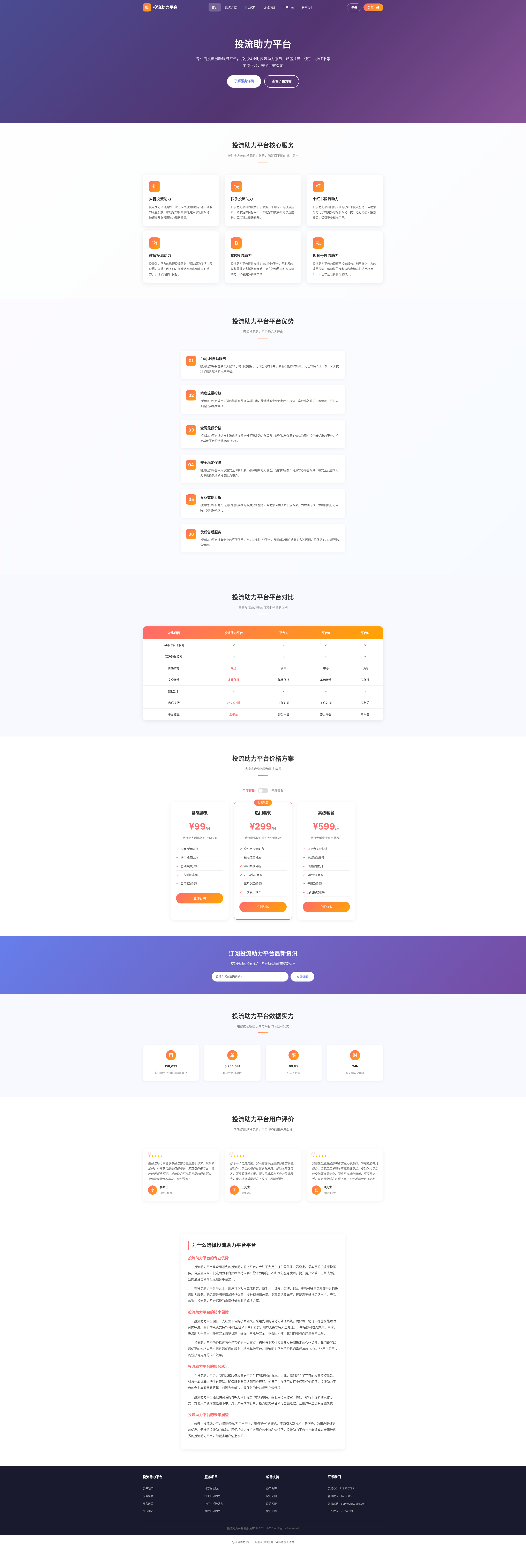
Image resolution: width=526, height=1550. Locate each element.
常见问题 (271, 1496)
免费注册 (373, 7)
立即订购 (200, 898)
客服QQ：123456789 (341, 1488)
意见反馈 (271, 1511)
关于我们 (148, 1488)
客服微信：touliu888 (340, 1496)
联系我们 (307, 7)
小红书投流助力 (213, 1503)
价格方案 (269, 7)
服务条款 (148, 1496)
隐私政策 (148, 1503)
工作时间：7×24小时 (340, 1511)
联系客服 (271, 1503)
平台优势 (250, 7)
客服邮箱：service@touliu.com (347, 1503)
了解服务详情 (244, 81)
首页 (215, 7)
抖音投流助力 (212, 1488)
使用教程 (271, 1488)
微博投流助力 (212, 1511)
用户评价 (288, 7)
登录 (354, 7)
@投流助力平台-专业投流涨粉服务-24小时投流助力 (263, 1542)
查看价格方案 (282, 81)
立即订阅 (302, 976)
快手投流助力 (212, 1496)
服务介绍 (231, 7)
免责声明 (148, 1511)
